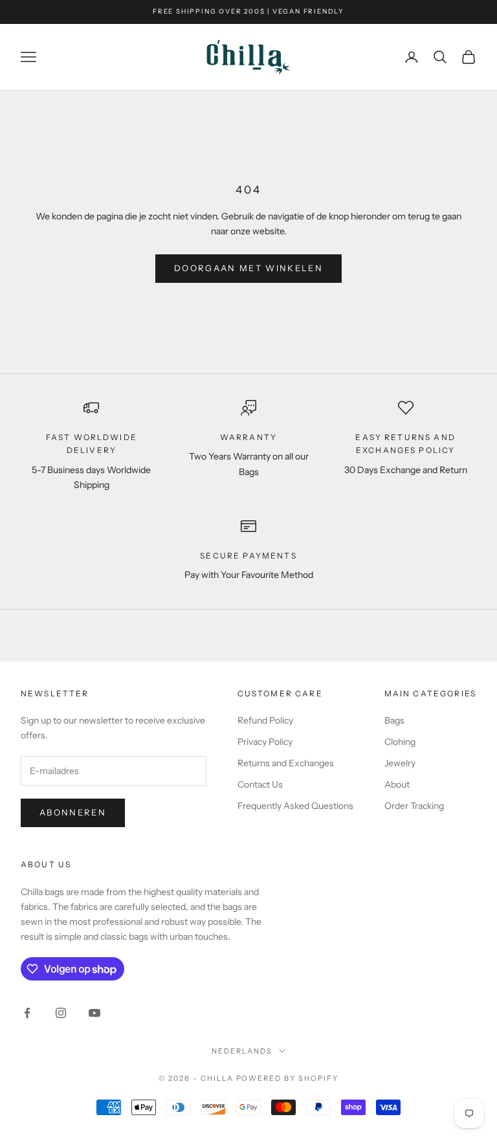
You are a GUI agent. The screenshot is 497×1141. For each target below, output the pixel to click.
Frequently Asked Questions (295, 806)
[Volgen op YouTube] (94, 1012)
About (397, 784)
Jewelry (399, 763)
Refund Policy (265, 720)
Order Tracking (414, 806)
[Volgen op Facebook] (27, 1012)
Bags (394, 720)
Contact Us (260, 784)
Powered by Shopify (287, 1078)
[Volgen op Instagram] (60, 1012)
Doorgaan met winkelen (248, 268)
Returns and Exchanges (285, 763)
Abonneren (72, 812)
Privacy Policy (265, 742)
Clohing (399, 742)
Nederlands (242, 1051)
